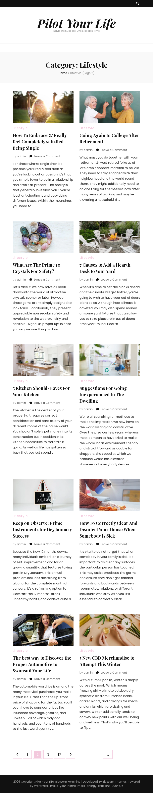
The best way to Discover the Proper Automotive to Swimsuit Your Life (42, 664)
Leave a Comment (47, 156)
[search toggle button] (137, 3)
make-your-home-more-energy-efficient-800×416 (86, 786)
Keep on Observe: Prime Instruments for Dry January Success (42, 529)
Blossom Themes (115, 782)
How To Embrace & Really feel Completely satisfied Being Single (40, 141)
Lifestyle (20, 128)
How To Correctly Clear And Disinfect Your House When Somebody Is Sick (108, 529)
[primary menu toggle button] (76, 48)
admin (21, 156)
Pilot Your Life (76, 23)
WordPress (41, 786)
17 (61, 754)
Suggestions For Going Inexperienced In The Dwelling (103, 394)
